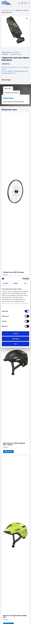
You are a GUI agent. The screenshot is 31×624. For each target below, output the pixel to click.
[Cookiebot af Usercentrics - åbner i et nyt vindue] (22, 279)
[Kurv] (25, 3)
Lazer (13, 10)
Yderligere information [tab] (11, 92)
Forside (4, 10)
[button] (26, 18)
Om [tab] (25, 283)
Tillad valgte (15, 338)
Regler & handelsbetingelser (16, 71)
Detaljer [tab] (15, 283)
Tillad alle (15, 333)
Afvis (15, 344)
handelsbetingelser (7, 73)
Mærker (9, 10)
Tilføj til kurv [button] (8, 451)
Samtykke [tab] (5, 283)
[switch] (27, 316)
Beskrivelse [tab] (8, 88)
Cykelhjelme (13, 54)
